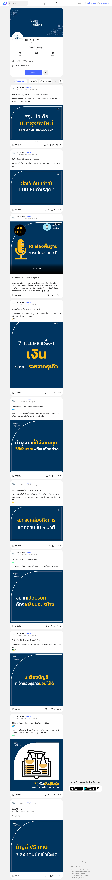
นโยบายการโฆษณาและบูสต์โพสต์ (80, 872)
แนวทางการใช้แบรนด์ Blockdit (79, 876)
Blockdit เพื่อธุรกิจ (76, 878)
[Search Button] (10, 3)
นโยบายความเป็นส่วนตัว (78, 874)
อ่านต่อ (27, 101)
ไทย (83, 878)
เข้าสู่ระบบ (92, 3)
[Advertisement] (85, 827)
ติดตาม (33, 72)
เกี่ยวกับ (73, 870)
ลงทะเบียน (104, 3)
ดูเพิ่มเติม (45, 291)
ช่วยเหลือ (78, 870)
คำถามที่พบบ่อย (87, 870)
